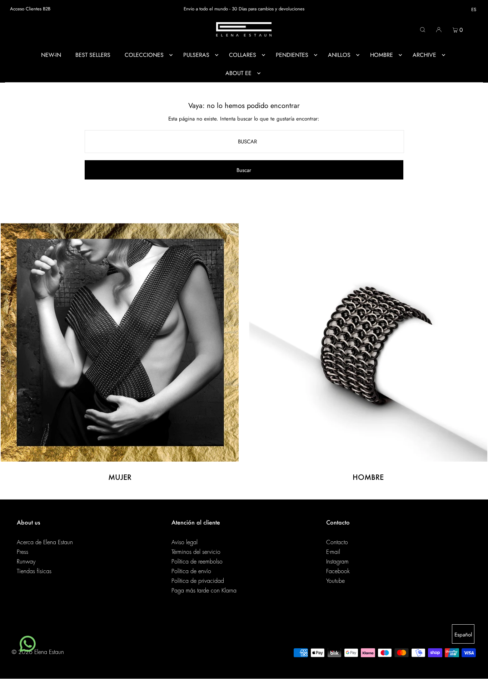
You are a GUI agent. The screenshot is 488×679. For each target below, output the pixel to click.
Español (463, 635)
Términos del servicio (195, 552)
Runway (26, 562)
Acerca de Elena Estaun (45, 542)
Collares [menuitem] (242, 55)
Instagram (337, 562)
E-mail (333, 552)
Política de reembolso (197, 562)
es (473, 9)
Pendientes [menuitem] (292, 55)
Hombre (368, 477)
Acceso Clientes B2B (30, 8)
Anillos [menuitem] (339, 55)
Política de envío (191, 571)
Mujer (119, 477)
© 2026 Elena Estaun (38, 652)
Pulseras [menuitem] (196, 55)
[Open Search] (422, 29)
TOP (475, 669)
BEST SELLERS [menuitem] (92, 55)
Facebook (338, 571)
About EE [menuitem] (238, 73)
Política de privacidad (197, 581)
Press (22, 552)
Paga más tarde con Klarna (203, 591)
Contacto (337, 542)
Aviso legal (184, 542)
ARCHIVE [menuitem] (424, 55)
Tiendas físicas (34, 571)
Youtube (335, 581)
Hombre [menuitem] (381, 55)
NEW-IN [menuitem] (51, 55)
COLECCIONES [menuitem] (144, 55)
